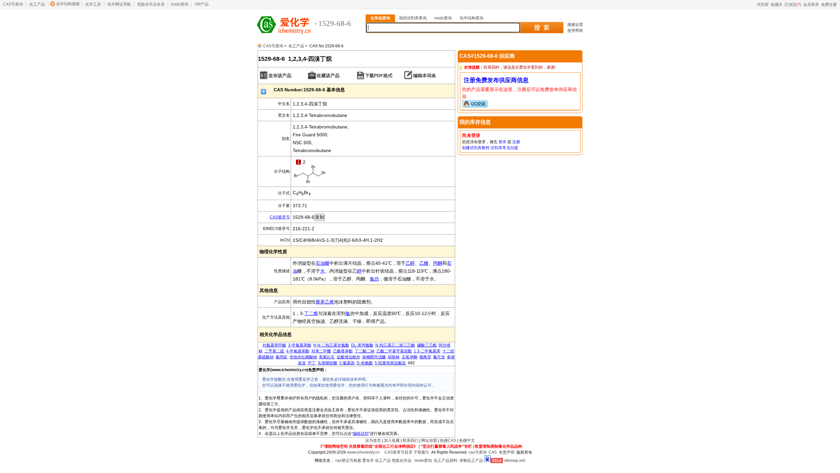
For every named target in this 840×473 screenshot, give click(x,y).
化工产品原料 (445, 460)
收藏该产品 (328, 75)
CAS (493, 452)
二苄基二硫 (274, 351)
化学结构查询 (471, 18)
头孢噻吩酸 (327, 363)
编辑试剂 (360, 433)
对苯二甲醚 (321, 351)
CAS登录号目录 (398, 452)
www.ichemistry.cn (363, 452)
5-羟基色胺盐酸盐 (390, 363)
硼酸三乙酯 (427, 345)
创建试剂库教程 (476, 148)
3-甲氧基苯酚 (299, 345)
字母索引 (421, 452)
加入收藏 (392, 440)
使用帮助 (575, 30)
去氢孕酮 (409, 357)
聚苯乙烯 (325, 301)
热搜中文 (467, 440)
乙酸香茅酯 (343, 351)
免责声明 (506, 452)
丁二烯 (311, 313)
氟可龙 (439, 357)
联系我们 (410, 440)
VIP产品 (202, 4)
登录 (502, 142)
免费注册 (829, 4)
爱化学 (368, 460)
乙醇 (410, 263)
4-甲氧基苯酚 (297, 351)
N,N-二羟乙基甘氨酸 (331, 345)
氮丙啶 (281, 357)
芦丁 (312, 363)
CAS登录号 (280, 217)
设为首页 (373, 440)
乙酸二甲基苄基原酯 (394, 351)
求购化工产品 (471, 460)
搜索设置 (575, 24)
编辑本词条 (424, 75)
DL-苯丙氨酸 (362, 345)
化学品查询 (380, 18)
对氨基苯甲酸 (274, 345)
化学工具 (93, 4)
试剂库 (763, 4)
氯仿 (374, 279)
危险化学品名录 (151, 4)
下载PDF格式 (378, 75)
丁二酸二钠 (364, 351)
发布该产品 (279, 75)
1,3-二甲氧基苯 (427, 351)
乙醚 (424, 263)
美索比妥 (327, 357)
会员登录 (811, 4)
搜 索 (541, 27)
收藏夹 (777, 4)
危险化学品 (401, 460)
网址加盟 (429, 440)
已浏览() (793, 4)
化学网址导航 (119, 4)
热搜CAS (448, 440)
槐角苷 (425, 357)
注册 (516, 142)
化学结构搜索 (68, 4)
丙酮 (437, 263)
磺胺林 (394, 357)
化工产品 (37, 4)
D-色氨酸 (365, 363)
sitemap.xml (514, 460)
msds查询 (179, 4)
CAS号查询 (13, 4)
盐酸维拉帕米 (348, 357)
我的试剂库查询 (413, 18)
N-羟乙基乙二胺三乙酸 (395, 345)
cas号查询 (478, 452)
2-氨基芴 (347, 363)
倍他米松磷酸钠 (303, 357)
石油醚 (322, 263)
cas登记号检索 (348, 460)
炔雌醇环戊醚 (374, 357)
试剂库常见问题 (504, 148)
